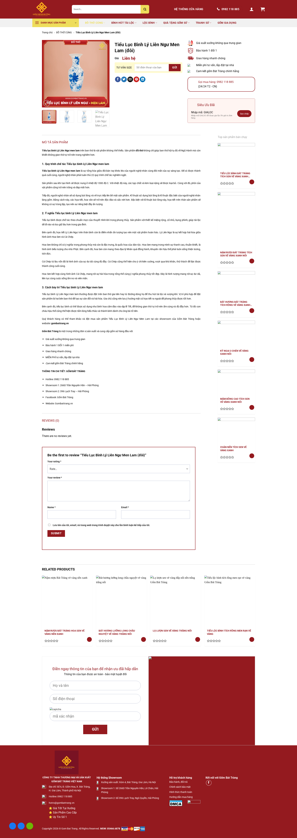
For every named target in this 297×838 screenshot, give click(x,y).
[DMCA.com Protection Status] (175, 803)
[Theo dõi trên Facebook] (209, 783)
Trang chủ (47, 32)
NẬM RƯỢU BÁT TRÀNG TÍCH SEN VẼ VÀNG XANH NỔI (236, 254)
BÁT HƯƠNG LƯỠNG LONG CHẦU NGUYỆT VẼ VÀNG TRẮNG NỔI (117, 632)
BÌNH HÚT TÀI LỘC (122, 22)
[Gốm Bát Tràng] (49, 9)
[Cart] (263, 9)
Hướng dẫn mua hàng (181, 797)
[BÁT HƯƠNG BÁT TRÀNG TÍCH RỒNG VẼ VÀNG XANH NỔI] (236, 284)
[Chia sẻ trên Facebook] (118, 79)
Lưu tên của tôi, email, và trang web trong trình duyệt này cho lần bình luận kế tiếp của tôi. (101, 525)
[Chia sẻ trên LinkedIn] (142, 79)
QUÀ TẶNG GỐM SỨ (175, 22)
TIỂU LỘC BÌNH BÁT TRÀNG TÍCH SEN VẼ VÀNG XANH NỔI (235, 175)
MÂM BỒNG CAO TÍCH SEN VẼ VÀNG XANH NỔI (235, 400)
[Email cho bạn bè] (130, 79)
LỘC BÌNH (149, 22)
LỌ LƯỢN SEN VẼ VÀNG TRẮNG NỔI (172, 630)
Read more (251, 182)
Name (51, 507)
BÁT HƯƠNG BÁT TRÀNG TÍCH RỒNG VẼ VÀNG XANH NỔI (235, 303)
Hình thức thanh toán (180, 792)
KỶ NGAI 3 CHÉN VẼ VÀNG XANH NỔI (234, 352)
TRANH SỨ (202, 22)
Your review (54, 477)
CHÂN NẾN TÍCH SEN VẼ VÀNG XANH (233, 449)
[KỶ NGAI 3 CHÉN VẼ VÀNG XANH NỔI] (236, 333)
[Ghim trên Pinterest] (136, 79)
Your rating (54, 461)
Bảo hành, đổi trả (178, 782)
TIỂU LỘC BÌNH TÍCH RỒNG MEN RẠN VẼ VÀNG (229, 632)
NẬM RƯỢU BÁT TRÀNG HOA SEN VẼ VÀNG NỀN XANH (65, 632)
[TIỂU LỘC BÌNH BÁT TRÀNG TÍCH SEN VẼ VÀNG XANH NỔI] (236, 156)
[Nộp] (145, 9)
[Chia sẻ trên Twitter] (124, 79)
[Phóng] (46, 103)
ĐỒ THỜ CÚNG (94, 22)
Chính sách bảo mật (180, 786)
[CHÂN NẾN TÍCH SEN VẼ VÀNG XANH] (236, 430)
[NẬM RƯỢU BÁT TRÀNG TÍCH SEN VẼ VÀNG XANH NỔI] (236, 220)
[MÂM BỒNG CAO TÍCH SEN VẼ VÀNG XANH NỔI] (236, 381)
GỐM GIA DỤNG (227, 22)
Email (125, 507)
